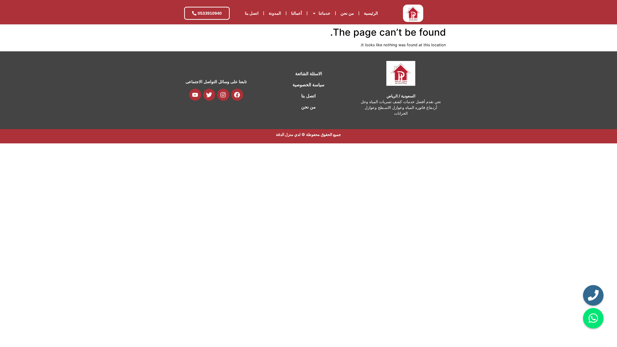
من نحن (347, 13)
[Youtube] (195, 95)
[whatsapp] (593, 318)
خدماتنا (324, 13)
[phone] (593, 295)
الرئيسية (371, 13)
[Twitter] (209, 95)
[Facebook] (237, 95)
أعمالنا (296, 13)
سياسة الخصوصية (308, 84)
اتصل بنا (252, 13)
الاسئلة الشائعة (308, 73)
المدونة (275, 13)
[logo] (413, 13)
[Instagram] (223, 95)
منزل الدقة (284, 134)
